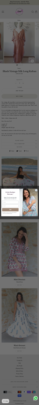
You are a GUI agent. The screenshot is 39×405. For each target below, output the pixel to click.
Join (10, 209)
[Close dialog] (36, 190)
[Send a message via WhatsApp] (35, 398)
